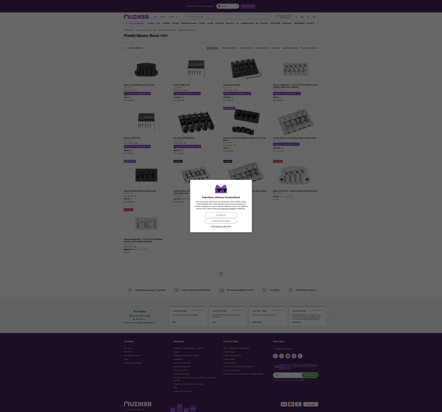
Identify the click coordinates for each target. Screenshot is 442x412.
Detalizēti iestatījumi (221, 221)
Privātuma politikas (228, 208)
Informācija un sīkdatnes (221, 226)
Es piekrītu (221, 215)
